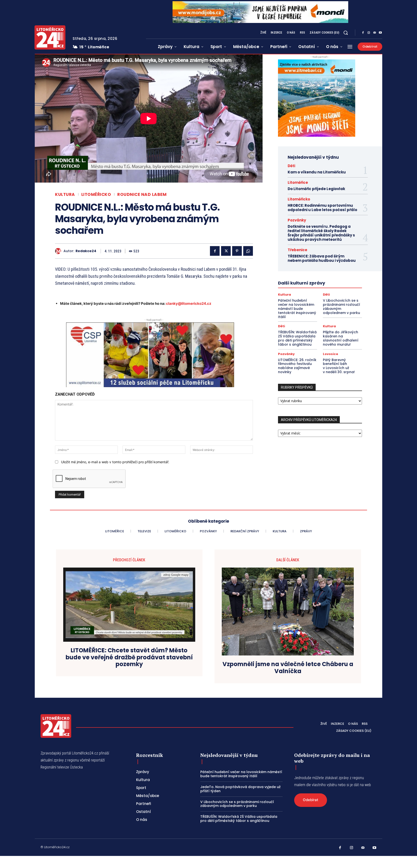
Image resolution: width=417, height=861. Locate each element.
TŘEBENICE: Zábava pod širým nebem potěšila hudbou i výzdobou (322, 258)
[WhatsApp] (248, 251)
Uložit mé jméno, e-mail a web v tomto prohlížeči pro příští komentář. (115, 462)
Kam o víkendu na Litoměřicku (317, 172)
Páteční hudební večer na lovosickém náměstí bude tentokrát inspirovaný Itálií (297, 308)
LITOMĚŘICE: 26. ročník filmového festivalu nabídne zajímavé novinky (297, 365)
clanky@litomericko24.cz (188, 303)
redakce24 (86, 251)
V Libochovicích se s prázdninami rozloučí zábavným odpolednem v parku (341, 306)
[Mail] (374, 33)
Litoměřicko (96, 194)
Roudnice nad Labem (142, 194)
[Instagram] (369, 33)
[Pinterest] (237, 251)
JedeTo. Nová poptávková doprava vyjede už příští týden (240, 788)
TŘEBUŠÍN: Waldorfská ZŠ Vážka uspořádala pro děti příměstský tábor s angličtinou (297, 338)
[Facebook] (363, 33)
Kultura (65, 194)
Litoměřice (298, 182)
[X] (226, 251)
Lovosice (330, 354)
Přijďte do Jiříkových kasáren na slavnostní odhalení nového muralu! (340, 338)
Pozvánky (297, 220)
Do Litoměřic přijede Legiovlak (316, 188)
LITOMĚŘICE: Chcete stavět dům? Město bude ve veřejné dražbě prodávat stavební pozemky (129, 657)
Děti (291, 166)
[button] (345, 32)
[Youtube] (380, 33)
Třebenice (297, 250)
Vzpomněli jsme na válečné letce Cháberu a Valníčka (287, 668)
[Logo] (50, 37)
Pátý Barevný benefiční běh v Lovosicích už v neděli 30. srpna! (339, 365)
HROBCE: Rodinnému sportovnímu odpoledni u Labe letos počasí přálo (322, 207)
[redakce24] (59, 251)
